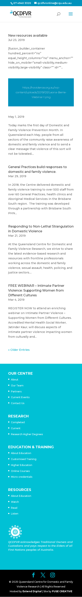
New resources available (27, 35)
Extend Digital (32, 591)
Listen (14, 513)
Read (14, 507)
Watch (15, 501)
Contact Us (17, 403)
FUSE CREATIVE (62, 591)
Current (15, 428)
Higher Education (21, 465)
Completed (18, 422)
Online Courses (20, 471)
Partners (16, 391)
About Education (21, 453)
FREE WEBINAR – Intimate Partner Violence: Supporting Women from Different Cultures (36, 290)
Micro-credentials (21, 476)
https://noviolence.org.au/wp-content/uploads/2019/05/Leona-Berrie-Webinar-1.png (41, 92)
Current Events (20, 397)
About (14, 379)
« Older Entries (19, 350)
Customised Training (23, 459)
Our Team (17, 385)
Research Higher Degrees (27, 434)
